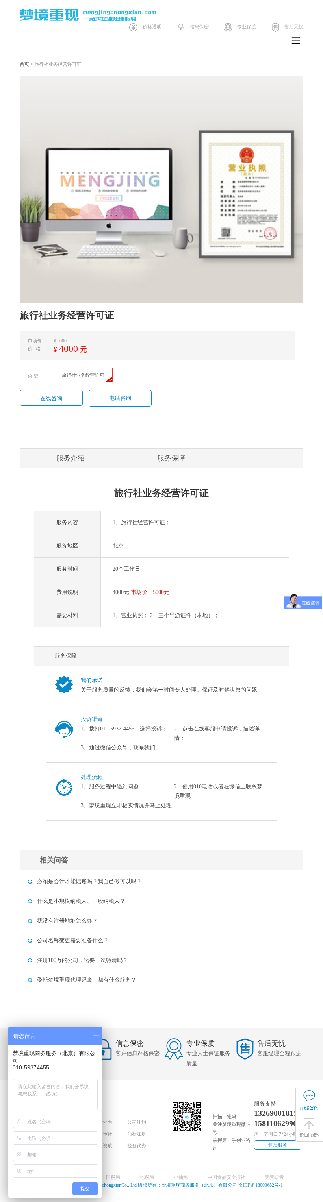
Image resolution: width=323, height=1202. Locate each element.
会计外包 (102, 1122)
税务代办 (136, 1145)
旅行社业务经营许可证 (58, 64)
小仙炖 (181, 1177)
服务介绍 (70, 458)
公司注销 (136, 1122)
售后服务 (277, 1145)
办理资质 (102, 1145)
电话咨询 (120, 398)
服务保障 (171, 458)
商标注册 (136, 1134)
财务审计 (102, 1134)
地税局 (147, 1177)
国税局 (113, 1177)
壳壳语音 (274, 1177)
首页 (24, 64)
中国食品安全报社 (226, 1177)
